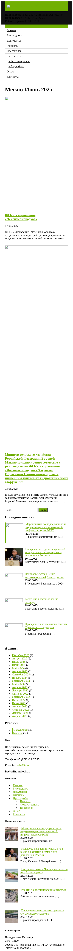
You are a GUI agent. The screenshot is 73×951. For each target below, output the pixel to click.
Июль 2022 (18, 700)
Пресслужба (14, 50)
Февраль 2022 (20, 709)
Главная (11, 30)
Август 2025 (19, 658)
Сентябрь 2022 (21, 696)
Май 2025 (18, 668)
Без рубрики (20, 729)
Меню (8, 26)
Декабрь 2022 (20, 690)
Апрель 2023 (19, 687)
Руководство (14, 35)
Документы (14, 40)
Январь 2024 (19, 677)
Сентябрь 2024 (21, 674)
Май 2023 (18, 684)
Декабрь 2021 (20, 712)
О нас (10, 71)
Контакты (13, 76)
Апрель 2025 (19, 671)
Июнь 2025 (19, 664)
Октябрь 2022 (20, 693)
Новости (16, 56)
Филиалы (12, 45)
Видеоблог (17, 66)
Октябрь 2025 (21, 655)
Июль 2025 (18, 661)
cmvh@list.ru (22, 765)
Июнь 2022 (19, 703)
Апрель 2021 (19, 716)
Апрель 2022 (19, 706)
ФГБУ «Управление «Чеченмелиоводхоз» (21, 217)
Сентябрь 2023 (21, 680)
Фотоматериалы (20, 61)
